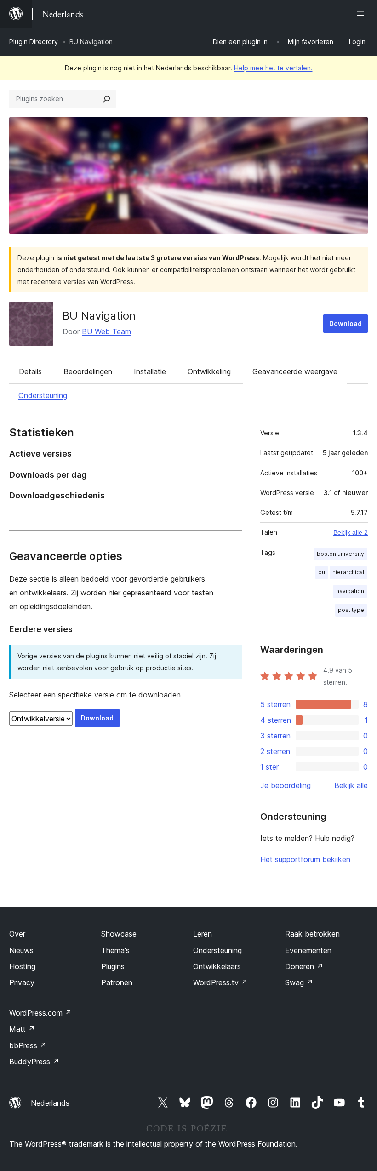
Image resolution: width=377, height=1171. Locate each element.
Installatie (150, 371)
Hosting (22, 966)
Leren (202, 933)
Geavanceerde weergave (294, 371)
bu (321, 572)
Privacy (21, 982)
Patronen (116, 982)
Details (30, 371)
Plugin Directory (33, 42)
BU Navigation (99, 315)
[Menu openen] (362, 14)
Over (17, 933)
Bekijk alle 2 (350, 532)
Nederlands (50, 1103)
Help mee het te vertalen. (273, 68)
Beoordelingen (87, 371)
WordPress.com (40, 1012)
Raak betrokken (312, 933)
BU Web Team (106, 331)
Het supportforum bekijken (305, 859)
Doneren (304, 966)
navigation (350, 591)
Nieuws (21, 950)
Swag (299, 982)
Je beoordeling (285, 785)
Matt (22, 1029)
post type (351, 609)
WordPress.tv (220, 982)
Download (345, 323)
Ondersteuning (42, 395)
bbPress (27, 1045)
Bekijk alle (351, 785)
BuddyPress (34, 1061)
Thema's (115, 950)
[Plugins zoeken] (106, 99)
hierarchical (348, 572)
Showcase (119, 933)
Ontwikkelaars (217, 966)
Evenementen (308, 950)
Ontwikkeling (209, 371)
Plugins (113, 966)
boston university (340, 553)
